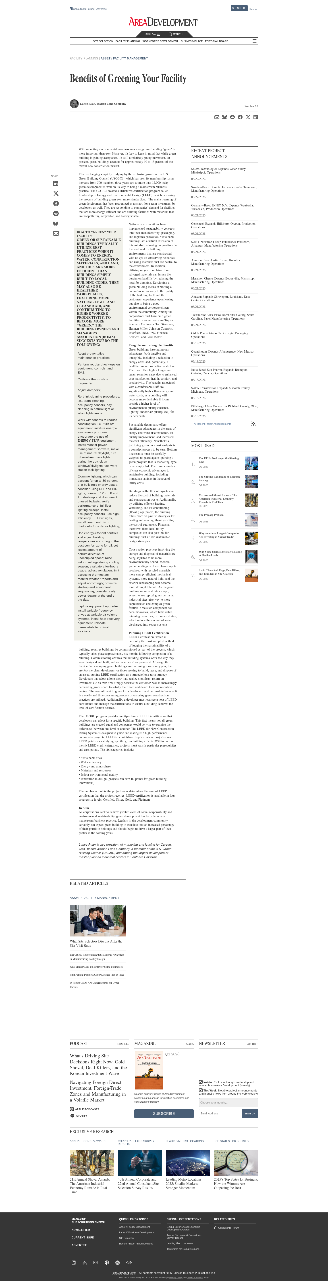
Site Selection (126, 1238)
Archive (252, 1043)
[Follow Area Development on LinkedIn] (74, 1263)
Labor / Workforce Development (136, 1232)
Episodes (123, 1043)
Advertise (101, 9)
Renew (253, 9)
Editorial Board (216, 41)
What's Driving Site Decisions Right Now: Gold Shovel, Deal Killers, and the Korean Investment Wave (98, 1064)
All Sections (254, 41)
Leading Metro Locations (180, 1243)
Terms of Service (195, 1278)
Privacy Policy (176, 1278)
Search (177, 34)
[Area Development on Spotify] (118, 1263)
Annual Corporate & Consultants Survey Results (184, 1236)
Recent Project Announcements (136, 1243)
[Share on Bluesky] (57, 224)
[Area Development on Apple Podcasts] (107, 1263)
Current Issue (83, 1237)
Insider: (226, 1084)
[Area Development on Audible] (129, 1263)
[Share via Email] (57, 234)
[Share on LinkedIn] (57, 184)
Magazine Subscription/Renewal (89, 1221)
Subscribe (239, 8)
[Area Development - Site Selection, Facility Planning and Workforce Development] (164, 21)
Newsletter (81, 1230)
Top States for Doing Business (183, 1249)
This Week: (228, 1092)
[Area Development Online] (124, 1273)
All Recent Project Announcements (212, 423)
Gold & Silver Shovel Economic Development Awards (183, 1228)
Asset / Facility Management (124, 58)
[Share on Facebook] (57, 204)
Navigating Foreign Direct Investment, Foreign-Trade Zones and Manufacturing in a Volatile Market (98, 1091)
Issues (189, 1043)
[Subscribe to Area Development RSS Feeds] (85, 1263)
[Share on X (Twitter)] (57, 194)
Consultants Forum (83, 9)
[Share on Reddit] (57, 214)
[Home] (96, 1263)
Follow (151, 34)
